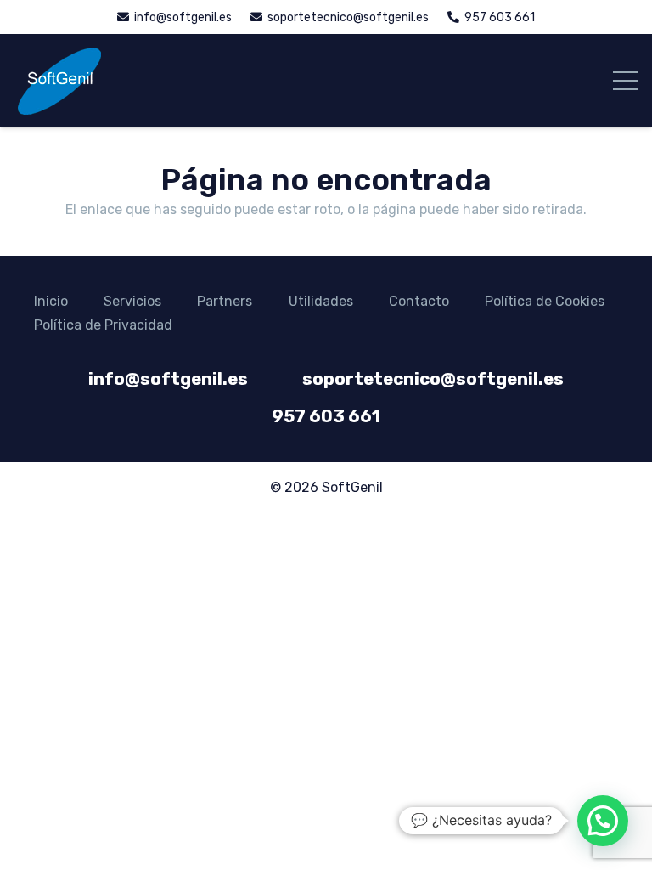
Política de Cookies (544, 301)
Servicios (132, 301)
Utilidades (321, 301)
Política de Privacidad (103, 325)
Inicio (51, 301)
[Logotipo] (59, 80)
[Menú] (625, 80)
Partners (224, 301)
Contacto (419, 301)
